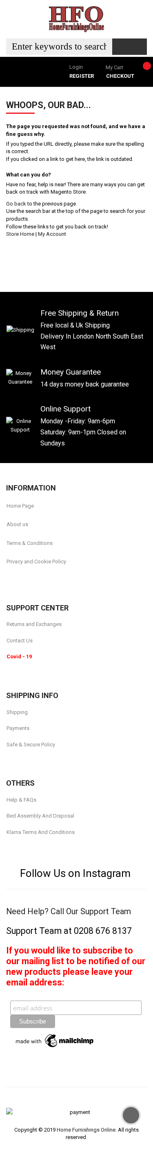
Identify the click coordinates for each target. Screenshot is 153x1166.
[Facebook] (9, 580)
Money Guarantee (70, 372)
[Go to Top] (131, 1115)
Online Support (65, 409)
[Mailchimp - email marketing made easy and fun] (55, 1040)
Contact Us (20, 640)
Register (81, 76)
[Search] (129, 46)
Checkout (120, 76)
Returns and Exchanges (34, 624)
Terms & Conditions (30, 543)
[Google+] (49, 580)
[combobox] (59, 46)
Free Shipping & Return (79, 313)
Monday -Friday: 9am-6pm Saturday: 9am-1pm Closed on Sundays (83, 432)
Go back (16, 204)
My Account (52, 234)
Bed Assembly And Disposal (40, 816)
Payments (18, 728)
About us (17, 524)
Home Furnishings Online (86, 1130)
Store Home (20, 234)
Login (76, 67)
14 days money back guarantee (84, 384)
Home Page (20, 506)
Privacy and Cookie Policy (36, 561)
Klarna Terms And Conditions (41, 832)
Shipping (17, 712)
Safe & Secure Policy (31, 744)
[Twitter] (29, 580)
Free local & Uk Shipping (75, 325)
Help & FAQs (21, 800)
